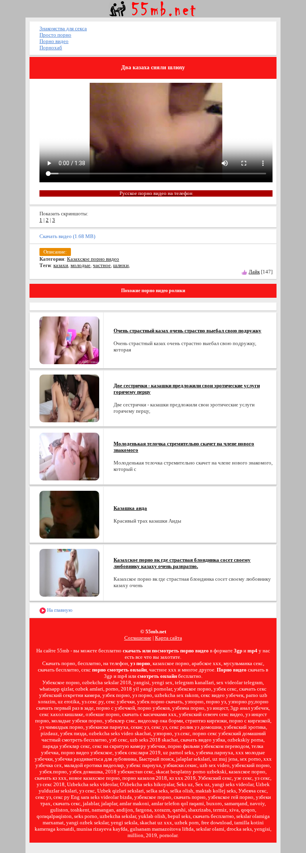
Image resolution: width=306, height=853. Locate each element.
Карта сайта (168, 638)
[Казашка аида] (69, 514)
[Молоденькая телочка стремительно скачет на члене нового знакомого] (69, 456)
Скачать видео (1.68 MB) (67, 236)
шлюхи (121, 265)
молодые (80, 265)
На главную (59, 610)
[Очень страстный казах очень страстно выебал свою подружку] (69, 340)
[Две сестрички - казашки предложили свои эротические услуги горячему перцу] (69, 398)
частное (102, 265)
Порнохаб (50, 48)
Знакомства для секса (63, 28)
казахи (60, 265)
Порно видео (54, 41)
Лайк (254, 272)
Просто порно (55, 35)
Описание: (55, 252)
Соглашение (137, 638)
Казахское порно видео (93, 259)
